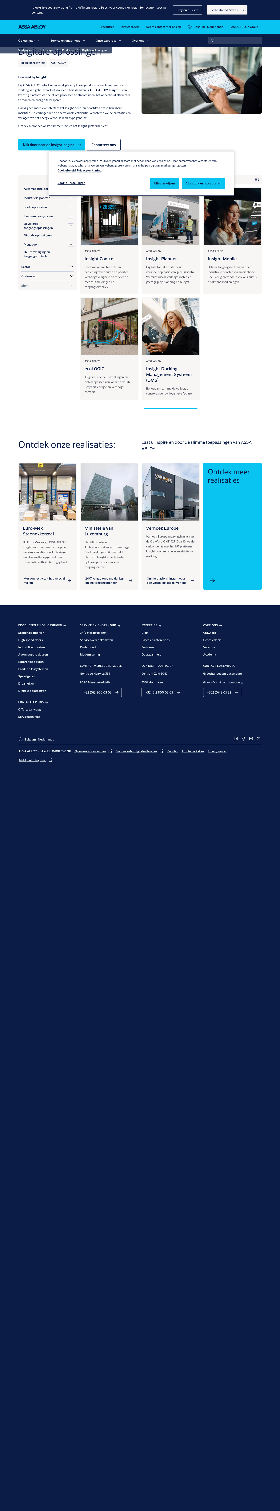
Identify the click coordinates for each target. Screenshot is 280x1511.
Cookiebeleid (67, 170)
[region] (141, 173)
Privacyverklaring (89, 170)
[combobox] (235, 40)
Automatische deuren (38, 189)
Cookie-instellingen (71, 183)
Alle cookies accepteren (204, 183)
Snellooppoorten (35, 207)
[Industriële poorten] (71, 198)
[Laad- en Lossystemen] (71, 216)
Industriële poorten (37, 198)
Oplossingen (26, 40)
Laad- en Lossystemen (39, 216)
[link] (227, 10)
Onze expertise (106, 40)
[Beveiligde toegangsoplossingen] (71, 225)
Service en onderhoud (65, 40)
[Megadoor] (71, 244)
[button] (187, 10)
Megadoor (31, 244)
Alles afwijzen (164, 183)
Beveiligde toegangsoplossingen (38, 226)
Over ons (138, 40)
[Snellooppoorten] (71, 207)
